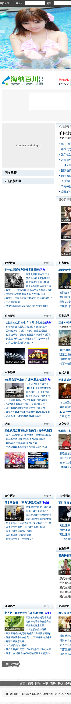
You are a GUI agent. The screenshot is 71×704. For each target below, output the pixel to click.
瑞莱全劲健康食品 (35, 625)
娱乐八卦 (64, 372)
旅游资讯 (64, 548)
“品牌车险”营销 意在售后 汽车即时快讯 (25, 294)
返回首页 (4, 3)
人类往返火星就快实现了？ (19, 342)
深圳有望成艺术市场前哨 (38, 515)
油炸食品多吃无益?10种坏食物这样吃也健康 (28, 649)
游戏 (7, 423)
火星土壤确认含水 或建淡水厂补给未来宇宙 (28, 338)
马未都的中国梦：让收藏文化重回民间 (25, 527)
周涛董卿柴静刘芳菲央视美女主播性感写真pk (29, 633)
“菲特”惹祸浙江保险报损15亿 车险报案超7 (27, 306)
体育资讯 (64, 423)
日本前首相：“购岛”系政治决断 (27, 502)
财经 (38, 683)
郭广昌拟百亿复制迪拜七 (38, 278)
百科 (53, 683)
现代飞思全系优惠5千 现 (38, 396)
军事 (45, 683)
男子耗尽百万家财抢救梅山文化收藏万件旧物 (28, 523)
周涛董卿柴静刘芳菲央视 (38, 617)
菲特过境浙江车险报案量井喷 (25, 269)
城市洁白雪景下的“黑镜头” (19, 539)
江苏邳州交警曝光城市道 (38, 519)
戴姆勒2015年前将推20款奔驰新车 (23, 416)
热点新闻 (64, 262)
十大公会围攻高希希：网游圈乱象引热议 (26, 446)
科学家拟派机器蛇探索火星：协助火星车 (26, 326)
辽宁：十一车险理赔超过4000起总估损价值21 (29, 290)
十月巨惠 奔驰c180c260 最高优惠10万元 (26, 400)
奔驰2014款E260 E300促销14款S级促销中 (28, 412)
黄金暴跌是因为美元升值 (38, 286)
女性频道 (65, 495)
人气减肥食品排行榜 (36, 629)
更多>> (47, 263)
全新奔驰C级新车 (14, 395)
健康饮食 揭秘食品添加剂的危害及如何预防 (28, 653)
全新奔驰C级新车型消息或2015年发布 (25, 408)
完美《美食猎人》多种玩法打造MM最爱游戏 (28, 434)
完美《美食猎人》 (15, 466)
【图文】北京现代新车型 (38, 388)
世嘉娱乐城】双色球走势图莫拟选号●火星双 (28, 334)
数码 (68, 683)
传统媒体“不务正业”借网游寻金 (21, 442)
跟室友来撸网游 (38, 466)
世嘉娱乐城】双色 (38, 362)
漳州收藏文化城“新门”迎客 (19, 531)
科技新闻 (10, 315)
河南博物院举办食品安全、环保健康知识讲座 (28, 637)
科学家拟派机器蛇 (15, 362)
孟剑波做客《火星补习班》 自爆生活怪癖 (27, 330)
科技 (60, 683)
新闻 (30, 683)
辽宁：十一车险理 (14, 285)
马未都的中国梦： (14, 518)
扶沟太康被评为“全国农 (37, 274)
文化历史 (10, 495)
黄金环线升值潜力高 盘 (37, 282)
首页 (22, 683)
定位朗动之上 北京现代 (37, 392)
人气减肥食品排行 (14, 628)
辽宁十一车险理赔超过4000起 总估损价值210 (29, 298)
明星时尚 (64, 605)
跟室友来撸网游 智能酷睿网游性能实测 (25, 438)
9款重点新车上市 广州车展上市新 (28, 379)
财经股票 (64, 83)
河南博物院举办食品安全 (38, 621)
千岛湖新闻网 (13, 302)
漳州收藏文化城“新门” (37, 511)
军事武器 (64, 315)
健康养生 (10, 605)
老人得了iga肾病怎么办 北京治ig (28, 612)
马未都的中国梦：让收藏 (38, 507)
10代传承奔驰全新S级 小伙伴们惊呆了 (25, 404)
